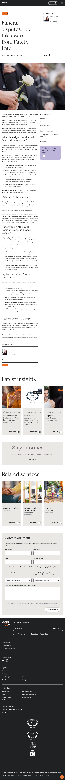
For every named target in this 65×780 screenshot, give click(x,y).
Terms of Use (34, 634)
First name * (8, 549)
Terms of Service (48, 603)
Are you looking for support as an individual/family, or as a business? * (44, 574)
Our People (5, 674)
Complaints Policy (27, 691)
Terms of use (5, 691)
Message (55, 21)
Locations (25, 674)
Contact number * (38, 558)
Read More (12, 432)
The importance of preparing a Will (49, 135)
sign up (31, 460)
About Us (4, 680)
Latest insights (44, 118)
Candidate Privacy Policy (29, 694)
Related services (45, 125)
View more (43, 141)
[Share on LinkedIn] (50, 55)
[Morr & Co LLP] (4, 3)
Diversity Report (26, 697)
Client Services (26, 677)
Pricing (24, 680)
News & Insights (6, 677)
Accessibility (5, 694)
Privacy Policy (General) (8, 706)
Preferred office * (10, 573)
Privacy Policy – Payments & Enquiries (12, 709)
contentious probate (14, 328)
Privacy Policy (38, 603)
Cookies (4, 712)
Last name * (36, 549)
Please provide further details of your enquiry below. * (20, 585)
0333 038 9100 (8, 645)
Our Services (5, 671)
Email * (7, 558)
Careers (24, 671)
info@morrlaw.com (16, 330)
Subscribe (43, 122)
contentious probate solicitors (12, 128)
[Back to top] (62, 777)
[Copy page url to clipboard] (53, 55)
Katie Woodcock (55, 17)
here (9, 545)
